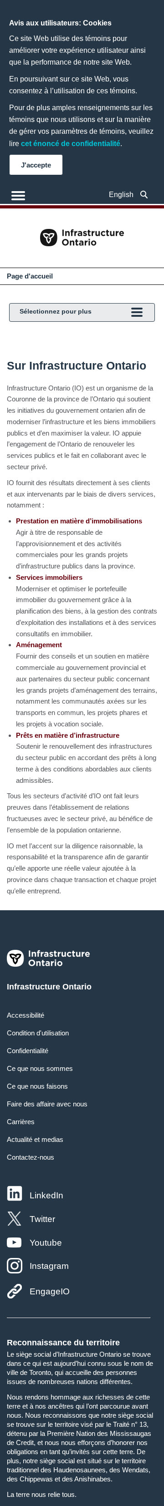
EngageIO (50, 1291)
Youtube (46, 1242)
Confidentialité (27, 1051)
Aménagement (39, 645)
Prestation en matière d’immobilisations (79, 521)
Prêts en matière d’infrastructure (67, 735)
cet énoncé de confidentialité (70, 143)
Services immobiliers (49, 577)
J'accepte (36, 165)
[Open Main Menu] (18, 195)
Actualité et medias (35, 1139)
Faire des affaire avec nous (47, 1104)
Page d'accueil (30, 276)
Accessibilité (25, 1015)
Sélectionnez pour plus (56, 311)
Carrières (21, 1122)
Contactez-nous (30, 1157)
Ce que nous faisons (37, 1086)
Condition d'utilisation (38, 1033)
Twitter (42, 1219)
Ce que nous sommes (40, 1068)
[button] (144, 194)
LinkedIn (46, 1195)
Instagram (49, 1266)
